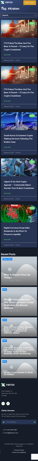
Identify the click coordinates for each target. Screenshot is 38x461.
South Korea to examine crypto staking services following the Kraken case (18, 138)
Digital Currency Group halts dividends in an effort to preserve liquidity (17, 231)
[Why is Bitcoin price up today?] (19, 271)
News (4, 289)
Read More (7, 55)
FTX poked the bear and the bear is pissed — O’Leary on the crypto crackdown (19, 46)
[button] (2, 7)
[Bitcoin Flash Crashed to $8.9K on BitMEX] (19, 368)
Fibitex (6, 280)
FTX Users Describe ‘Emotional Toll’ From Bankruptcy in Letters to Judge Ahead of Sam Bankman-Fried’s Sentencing (19, 351)
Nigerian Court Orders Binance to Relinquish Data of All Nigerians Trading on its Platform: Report (18, 330)
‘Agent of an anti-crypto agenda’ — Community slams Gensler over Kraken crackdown (19, 185)
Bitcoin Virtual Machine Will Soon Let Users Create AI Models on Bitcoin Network (19, 303)
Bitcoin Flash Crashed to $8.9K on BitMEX (18, 373)
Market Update (7, 259)
